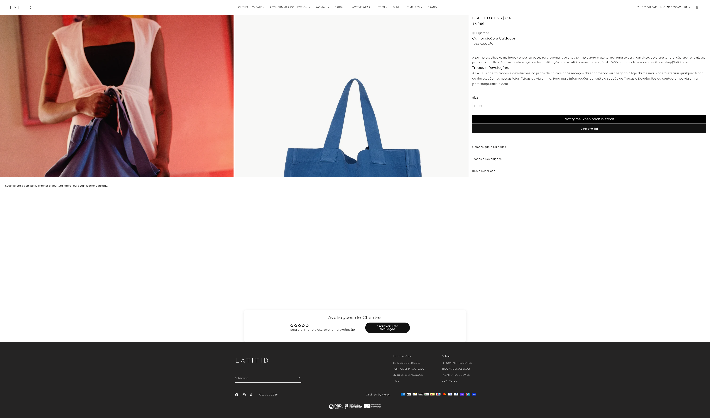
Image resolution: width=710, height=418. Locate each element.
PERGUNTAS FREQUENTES (457, 363)
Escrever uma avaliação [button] (387, 327)
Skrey (386, 394)
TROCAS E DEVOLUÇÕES (456, 369)
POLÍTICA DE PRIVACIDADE (408, 369)
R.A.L (396, 381)
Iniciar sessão (670, 7)
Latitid (265, 394)
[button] (251, 7)
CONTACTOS (449, 381)
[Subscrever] (297, 378)
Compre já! (589, 128)
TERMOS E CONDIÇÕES (406, 363)
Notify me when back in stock (589, 119)
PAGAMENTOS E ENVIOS (456, 375)
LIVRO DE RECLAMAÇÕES (408, 375)
